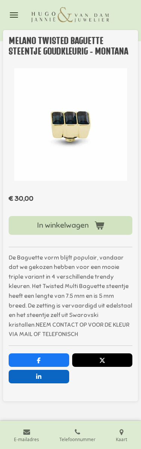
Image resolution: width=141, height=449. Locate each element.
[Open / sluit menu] (14, 15)
